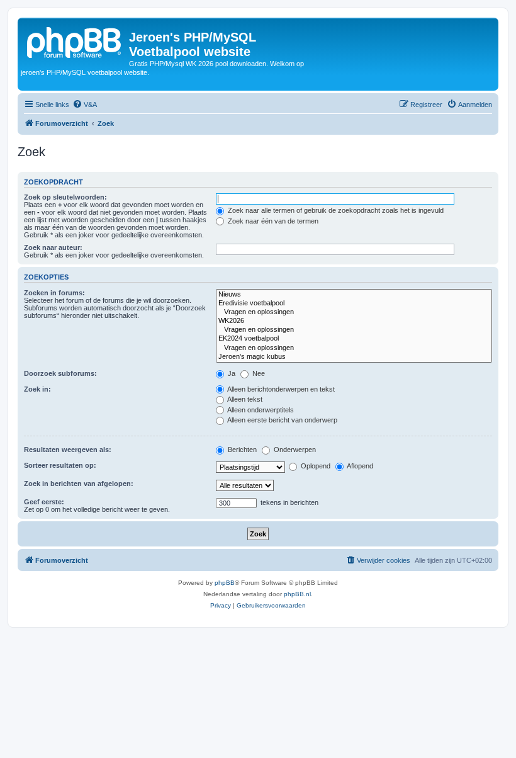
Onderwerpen (294, 449)
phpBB (225, 582)
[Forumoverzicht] (75, 41)
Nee (257, 373)
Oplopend (314, 466)
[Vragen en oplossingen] (354, 312)
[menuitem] (84, 104)
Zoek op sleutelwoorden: (65, 197)
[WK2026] (354, 321)
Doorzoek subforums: (60, 373)
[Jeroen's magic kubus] (354, 357)
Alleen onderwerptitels (260, 410)
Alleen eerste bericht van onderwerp (281, 420)
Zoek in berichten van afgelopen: (78, 483)
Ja (230, 373)
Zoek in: (37, 389)
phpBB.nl (297, 594)
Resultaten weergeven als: (67, 449)
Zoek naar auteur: (53, 247)
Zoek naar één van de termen (272, 221)
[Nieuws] (354, 294)
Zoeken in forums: (54, 293)
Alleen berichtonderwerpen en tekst (280, 389)
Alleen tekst (244, 399)
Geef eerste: (44, 502)
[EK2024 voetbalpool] (354, 338)
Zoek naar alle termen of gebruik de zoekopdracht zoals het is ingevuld (335, 210)
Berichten (241, 449)
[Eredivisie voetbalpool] (354, 303)
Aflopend (359, 466)
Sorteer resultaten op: (60, 465)
